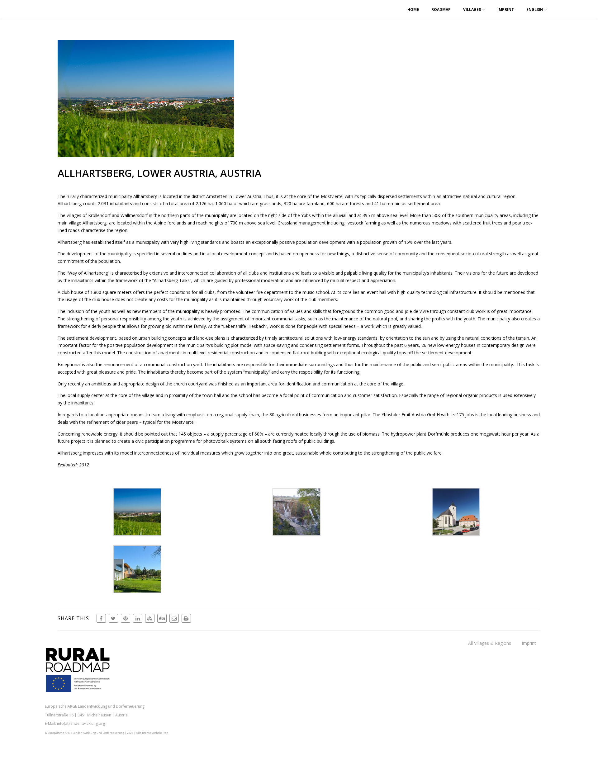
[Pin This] (125, 618)
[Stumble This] (149, 618)
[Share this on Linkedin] (137, 618)
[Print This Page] (186, 618)
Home (413, 9)
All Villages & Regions (489, 643)
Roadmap (441, 9)
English (534, 9)
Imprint (505, 9)
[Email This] (174, 618)
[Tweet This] (113, 618)
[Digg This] (162, 618)
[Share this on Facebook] (101, 618)
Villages (472, 9)
